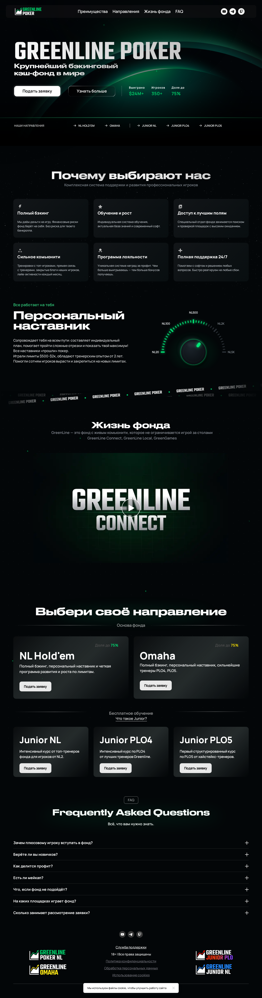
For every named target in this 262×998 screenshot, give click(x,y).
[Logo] (28, 11)
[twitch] (241, 11)
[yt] (224, 11)
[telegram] (232, 11)
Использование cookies (131, 975)
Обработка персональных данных (131, 968)
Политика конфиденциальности (131, 961)
